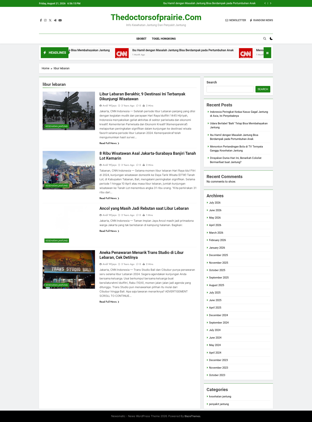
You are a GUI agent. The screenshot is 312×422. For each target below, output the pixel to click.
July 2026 (214, 202)
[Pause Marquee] (267, 52)
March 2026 (216, 232)
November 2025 (218, 262)
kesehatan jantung (57, 126)
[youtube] (60, 20)
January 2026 (217, 247)
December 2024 (218, 315)
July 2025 (214, 292)
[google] (55, 20)
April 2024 (215, 352)
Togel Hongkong (164, 38)
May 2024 (215, 345)
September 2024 (219, 322)
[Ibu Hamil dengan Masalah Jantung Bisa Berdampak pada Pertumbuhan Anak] (107, 55)
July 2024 (214, 330)
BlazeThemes (192, 416)
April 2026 (215, 225)
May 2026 (215, 217)
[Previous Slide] (265, 3)
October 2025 (217, 270)
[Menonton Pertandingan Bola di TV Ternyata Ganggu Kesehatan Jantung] (230, 55)
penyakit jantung (219, 404)
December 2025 (218, 255)
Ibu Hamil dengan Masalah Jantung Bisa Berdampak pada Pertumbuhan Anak (209, 3)
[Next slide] (270, 3)
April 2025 (215, 307)
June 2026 (215, 210)
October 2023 (217, 375)
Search (212, 82)
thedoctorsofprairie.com (156, 17)
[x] (50, 20)
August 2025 (216, 285)
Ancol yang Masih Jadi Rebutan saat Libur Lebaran (144, 208)
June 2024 (215, 337)
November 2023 (218, 367)
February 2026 (217, 240)
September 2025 (219, 277)
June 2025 (215, 300)
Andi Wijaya (109, 105)
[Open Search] (264, 38)
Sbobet (141, 38)
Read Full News (108, 143)
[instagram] (45, 20)
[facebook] (41, 20)
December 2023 (218, 360)
